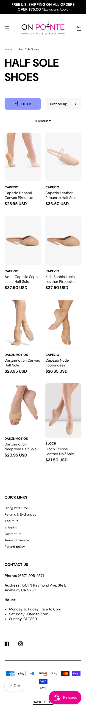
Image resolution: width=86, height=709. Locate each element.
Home (8, 49)
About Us (11, 521)
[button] (7, 28)
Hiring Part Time (16, 508)
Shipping (11, 527)
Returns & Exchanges (20, 514)
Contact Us (13, 534)
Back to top (43, 702)
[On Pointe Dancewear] (43, 28)
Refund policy (15, 547)
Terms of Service (17, 540)
